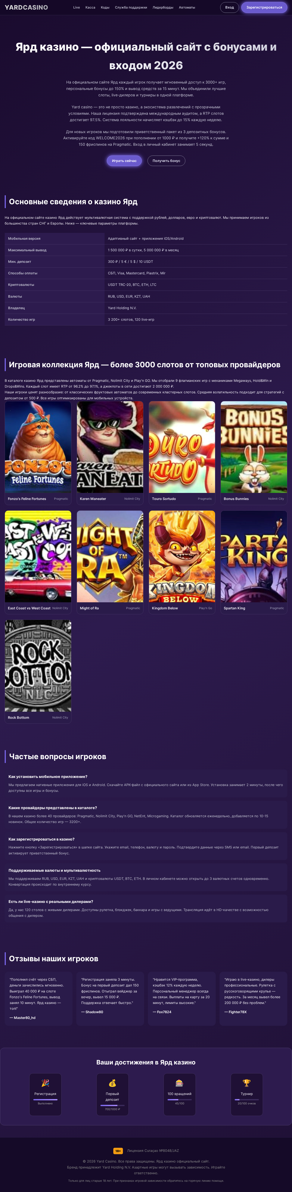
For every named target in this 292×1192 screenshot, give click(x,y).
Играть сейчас (124, 161)
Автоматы (187, 7)
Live (76, 7)
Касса (90, 7)
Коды (105, 7)
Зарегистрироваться (264, 7)
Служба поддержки (131, 7)
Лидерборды (163, 7)
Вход (229, 7)
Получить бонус (166, 161)
